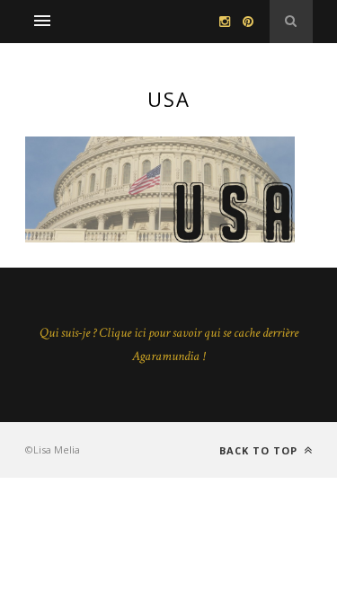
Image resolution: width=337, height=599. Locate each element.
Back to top (260, 450)
